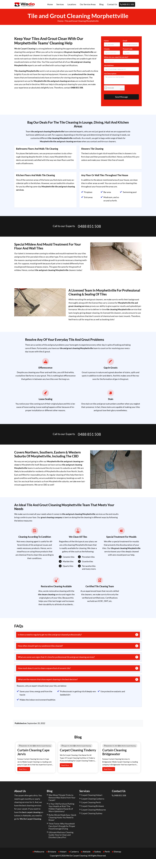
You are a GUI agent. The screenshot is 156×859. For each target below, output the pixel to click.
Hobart (63, 851)
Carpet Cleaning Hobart (91, 795)
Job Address (109, 65)
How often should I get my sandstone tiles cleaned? (40, 646)
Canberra (74, 851)
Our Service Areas (88, 4)
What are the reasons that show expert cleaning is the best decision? (48, 679)
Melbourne (39, 851)
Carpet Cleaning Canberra (92, 798)
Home (50, 4)
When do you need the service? (116, 57)
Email (125, 41)
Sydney (97, 851)
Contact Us (112, 4)
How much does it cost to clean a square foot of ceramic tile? (44, 668)
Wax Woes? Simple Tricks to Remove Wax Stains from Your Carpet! (62, 797)
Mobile (107, 49)
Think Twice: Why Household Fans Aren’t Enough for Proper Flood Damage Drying (62, 826)
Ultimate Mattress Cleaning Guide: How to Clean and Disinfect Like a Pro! (61, 835)
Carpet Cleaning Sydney (91, 813)
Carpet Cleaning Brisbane (92, 806)
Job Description (110, 73)
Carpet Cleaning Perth (91, 802)
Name (106, 41)
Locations (71, 4)
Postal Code (127, 49)
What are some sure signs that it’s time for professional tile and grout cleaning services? (56, 657)
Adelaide (86, 851)
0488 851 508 (128, 4)
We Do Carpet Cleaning (76, 855)
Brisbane (52, 851)
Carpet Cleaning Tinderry (78, 750)
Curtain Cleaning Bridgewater (114, 752)
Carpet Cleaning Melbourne (93, 809)
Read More (23, 769)
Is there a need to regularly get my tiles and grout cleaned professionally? (50, 634)
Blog (101, 4)
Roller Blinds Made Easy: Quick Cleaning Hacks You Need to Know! (62, 817)
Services (60, 4)
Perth (107, 851)
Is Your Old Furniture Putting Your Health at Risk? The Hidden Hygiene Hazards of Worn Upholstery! (61, 807)
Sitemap (117, 851)
